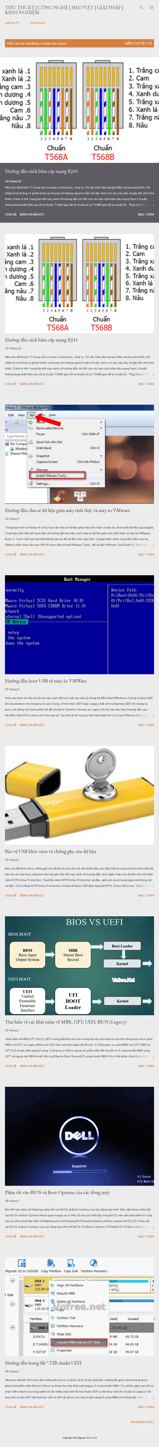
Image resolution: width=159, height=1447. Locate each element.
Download (37, 22)
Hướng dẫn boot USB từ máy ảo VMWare (46, 681)
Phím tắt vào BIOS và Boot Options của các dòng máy (57, 1192)
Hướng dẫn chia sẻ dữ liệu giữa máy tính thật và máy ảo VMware (67, 510)
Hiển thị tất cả (138, 43)
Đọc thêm (146, 214)
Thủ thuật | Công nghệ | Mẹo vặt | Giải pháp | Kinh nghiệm (64, 9)
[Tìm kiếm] (141, 7)
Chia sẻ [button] (10, 214)
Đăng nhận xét (32, 214)
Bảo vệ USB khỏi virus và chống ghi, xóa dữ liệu (50, 851)
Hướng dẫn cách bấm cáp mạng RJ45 (41, 171)
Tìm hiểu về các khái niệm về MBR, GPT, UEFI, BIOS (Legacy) (65, 1022)
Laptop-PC (12, 22)
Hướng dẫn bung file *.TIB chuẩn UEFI (43, 1363)
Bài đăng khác (142, 1422)
